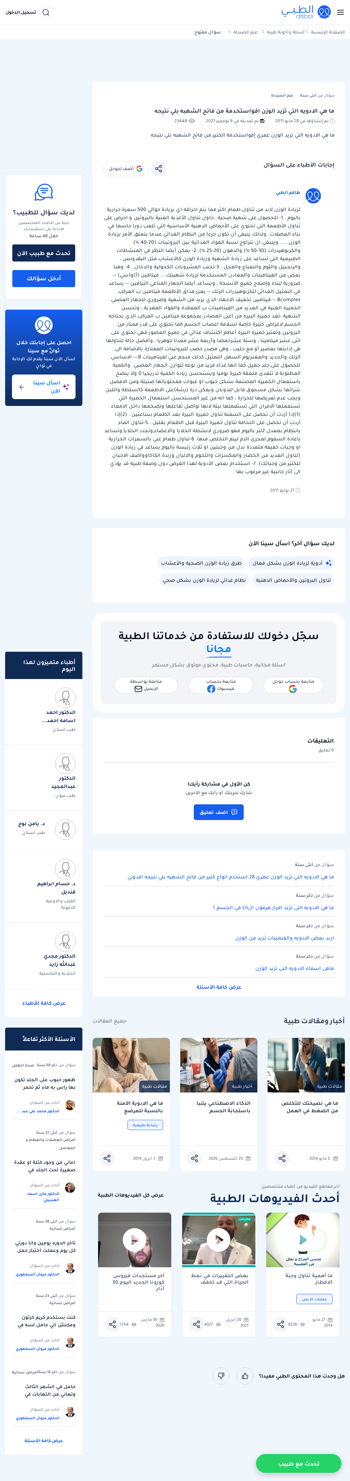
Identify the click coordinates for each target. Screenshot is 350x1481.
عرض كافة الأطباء (44, 1003)
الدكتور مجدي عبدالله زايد (60, 960)
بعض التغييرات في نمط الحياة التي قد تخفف (219, 1278)
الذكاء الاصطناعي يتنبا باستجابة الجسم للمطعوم (224, 1107)
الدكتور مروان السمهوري (37, 1274)
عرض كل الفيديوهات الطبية (131, 1195)
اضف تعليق (214, 812)
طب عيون (65, 795)
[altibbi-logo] (306, 12)
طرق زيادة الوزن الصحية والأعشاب (201, 563)
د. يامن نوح (31, 823)
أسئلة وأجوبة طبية (286, 32)
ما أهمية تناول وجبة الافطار (309, 1278)
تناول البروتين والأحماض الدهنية (293, 580)
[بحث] (46, 12)
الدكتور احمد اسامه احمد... (59, 716)
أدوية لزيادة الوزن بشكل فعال (287, 563)
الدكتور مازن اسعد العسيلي (43, 1196)
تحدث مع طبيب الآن (43, 253)
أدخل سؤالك (44, 278)
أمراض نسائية (63, 1228)
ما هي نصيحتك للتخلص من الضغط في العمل (309, 1107)
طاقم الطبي (287, 192)
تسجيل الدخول (20, 12)
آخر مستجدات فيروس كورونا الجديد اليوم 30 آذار (138, 1278)
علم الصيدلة (245, 32)
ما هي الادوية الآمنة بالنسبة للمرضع (140, 1107)
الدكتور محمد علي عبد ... (38, 1111)
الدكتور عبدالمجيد (63, 782)
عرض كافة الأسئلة (219, 987)
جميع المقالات (109, 1021)
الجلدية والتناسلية (57, 973)
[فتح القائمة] (338, 12)
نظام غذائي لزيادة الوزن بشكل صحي (204, 580)
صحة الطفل (23, 1065)
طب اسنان (64, 729)
